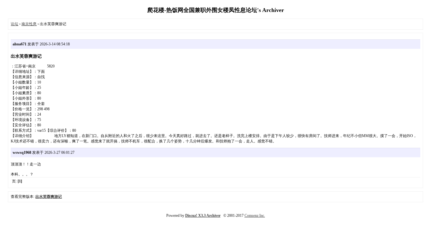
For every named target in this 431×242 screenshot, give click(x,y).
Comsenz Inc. (255, 215)
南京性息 (29, 24)
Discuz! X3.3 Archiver (203, 215)
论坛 (14, 24)
